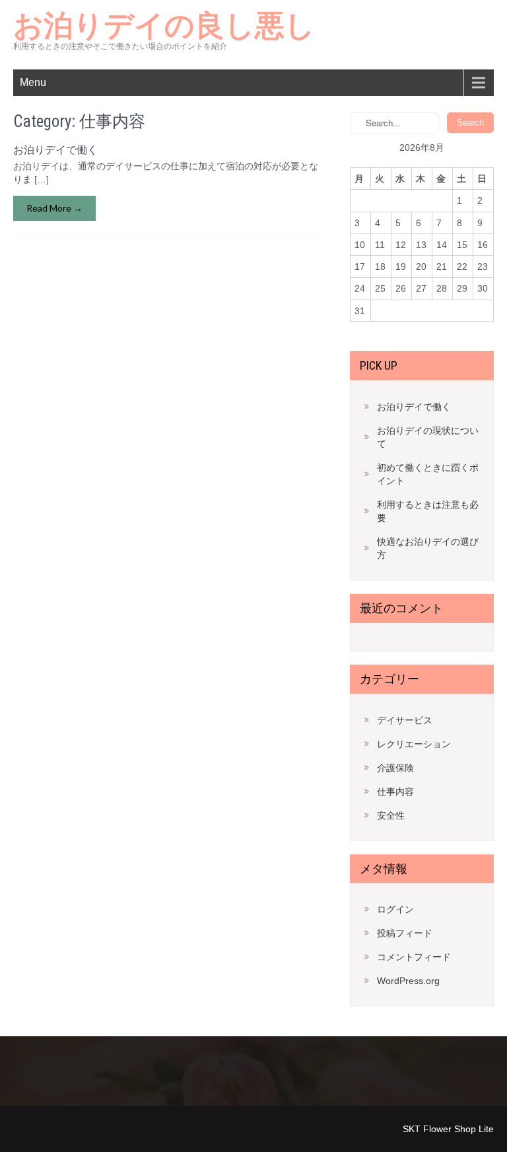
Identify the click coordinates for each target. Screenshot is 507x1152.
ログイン (395, 909)
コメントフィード (414, 957)
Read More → (54, 208)
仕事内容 (395, 791)
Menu (33, 82)
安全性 (391, 815)
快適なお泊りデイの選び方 (428, 548)
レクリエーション (414, 744)
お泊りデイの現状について (428, 437)
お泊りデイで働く (55, 150)
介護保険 (395, 767)
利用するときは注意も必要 (428, 511)
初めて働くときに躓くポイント (428, 474)
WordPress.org (408, 980)
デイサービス (404, 720)
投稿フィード (404, 933)
